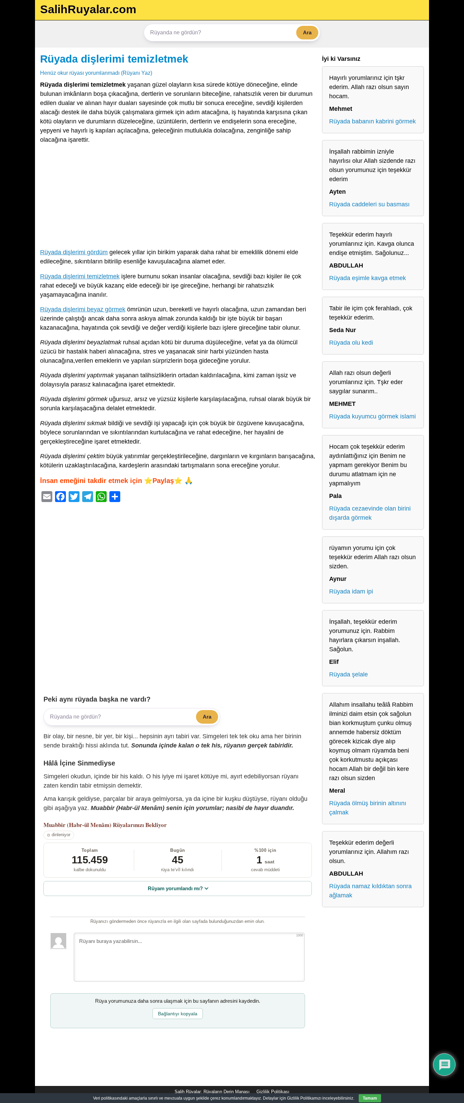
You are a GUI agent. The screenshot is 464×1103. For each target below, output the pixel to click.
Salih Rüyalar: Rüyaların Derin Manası (212, 1091)
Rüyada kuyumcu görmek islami (372, 416)
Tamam (370, 1098)
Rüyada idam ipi (351, 591)
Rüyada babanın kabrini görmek (372, 121)
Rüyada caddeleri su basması (369, 204)
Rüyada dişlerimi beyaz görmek (82, 309)
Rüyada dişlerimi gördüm (74, 252)
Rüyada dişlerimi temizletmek (114, 59)
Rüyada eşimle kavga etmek (367, 278)
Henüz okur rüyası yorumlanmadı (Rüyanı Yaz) (96, 73)
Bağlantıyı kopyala (177, 1013)
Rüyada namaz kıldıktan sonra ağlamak (370, 891)
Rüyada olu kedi (351, 342)
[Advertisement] (177, 197)
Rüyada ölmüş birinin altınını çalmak (367, 808)
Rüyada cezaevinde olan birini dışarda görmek (370, 513)
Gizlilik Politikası (272, 1091)
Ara (307, 32)
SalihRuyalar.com (88, 9)
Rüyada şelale (348, 674)
